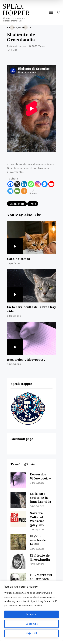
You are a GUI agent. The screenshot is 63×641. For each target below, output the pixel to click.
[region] (31, 611)
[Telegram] (10, 191)
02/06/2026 (37, 529)
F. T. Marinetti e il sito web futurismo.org (41, 579)
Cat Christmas (18, 259)
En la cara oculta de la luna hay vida (31, 309)
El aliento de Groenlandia (40, 557)
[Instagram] (38, 184)
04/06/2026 (37, 482)
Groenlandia (16, 203)
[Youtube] (51, 184)
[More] (24, 191)
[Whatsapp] (31, 184)
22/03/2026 (37, 548)
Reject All (31, 633)
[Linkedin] (24, 184)
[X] (17, 184)
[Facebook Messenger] (44, 184)
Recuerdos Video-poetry (26, 360)
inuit (33, 203)
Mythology (25, 27)
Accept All (31, 614)
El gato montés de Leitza (38, 540)
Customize (32, 623)
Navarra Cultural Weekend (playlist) (37, 519)
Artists (12, 27)
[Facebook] (10, 184)
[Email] (17, 191)
